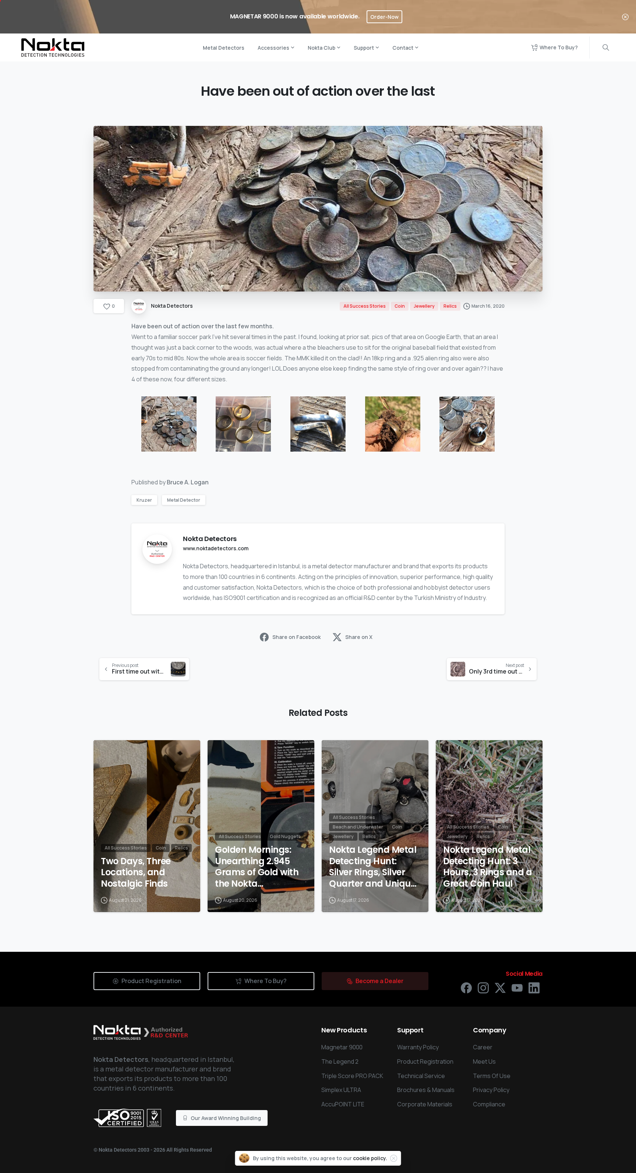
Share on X (358, 636)
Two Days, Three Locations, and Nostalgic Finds (136, 873)
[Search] (606, 47)
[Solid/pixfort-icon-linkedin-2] (534, 987)
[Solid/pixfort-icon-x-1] (500, 987)
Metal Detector (183, 500)
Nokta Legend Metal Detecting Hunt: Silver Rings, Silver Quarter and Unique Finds (372, 867)
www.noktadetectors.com (215, 548)
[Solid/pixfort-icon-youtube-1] (517, 987)
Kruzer (144, 500)
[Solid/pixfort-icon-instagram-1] (483, 987)
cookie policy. (370, 1158)
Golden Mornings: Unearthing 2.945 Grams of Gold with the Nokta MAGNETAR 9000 (256, 867)
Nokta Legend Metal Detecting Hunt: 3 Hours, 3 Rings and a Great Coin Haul (487, 867)
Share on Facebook (296, 636)
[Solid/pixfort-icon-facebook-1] (466, 987)
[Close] (625, 16)
